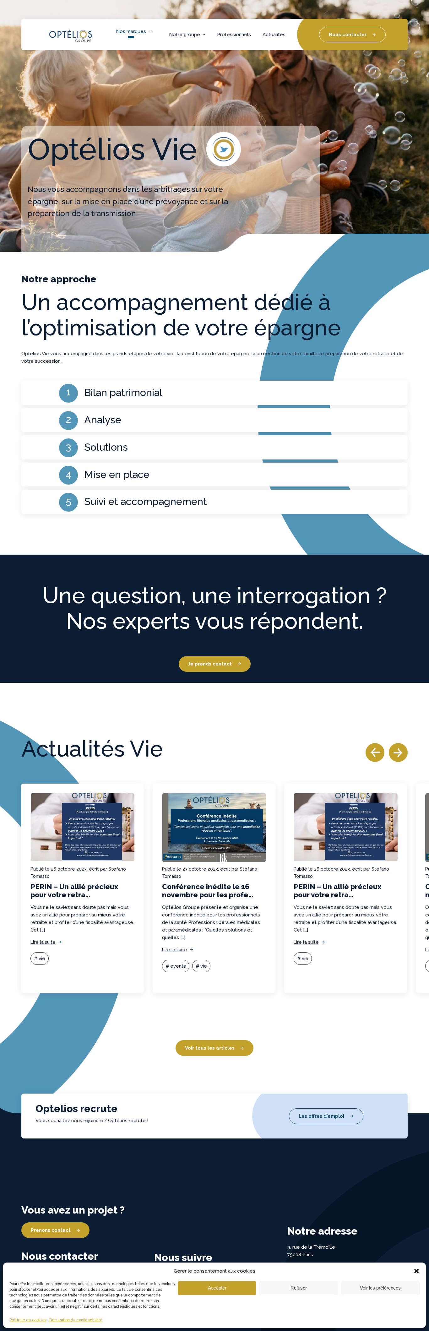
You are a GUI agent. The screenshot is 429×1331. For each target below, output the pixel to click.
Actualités (274, 34)
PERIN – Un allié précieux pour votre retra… (74, 891)
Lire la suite (43, 942)
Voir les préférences (380, 1287)
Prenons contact (51, 1230)
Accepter (217, 1287)
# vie (39, 958)
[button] (416, 1271)
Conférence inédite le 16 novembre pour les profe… (207, 891)
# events (176, 966)
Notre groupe (184, 34)
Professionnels (234, 34)
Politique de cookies (27, 1320)
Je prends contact (210, 664)
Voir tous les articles (210, 1048)
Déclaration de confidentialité (75, 1320)
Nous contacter (348, 34)
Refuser (299, 1287)
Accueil (54, 28)
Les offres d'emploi (321, 1116)
